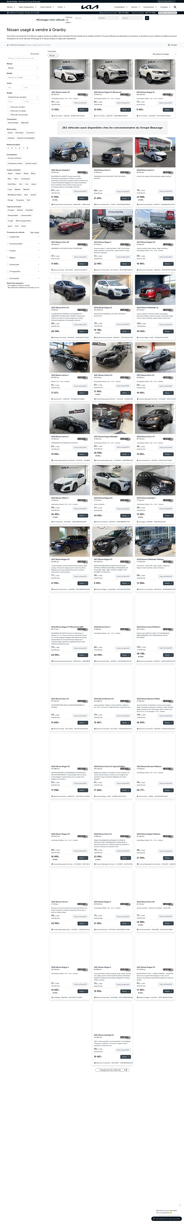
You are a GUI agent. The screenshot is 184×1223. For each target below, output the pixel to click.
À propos (164, 7)
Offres (60, 7)
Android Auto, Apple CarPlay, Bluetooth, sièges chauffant (154, 176)
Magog (12, 257)
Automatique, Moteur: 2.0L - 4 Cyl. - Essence (64, 98)
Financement (149, 7)
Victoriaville (14, 278)
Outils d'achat (45, 7)
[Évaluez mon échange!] (147, 18)
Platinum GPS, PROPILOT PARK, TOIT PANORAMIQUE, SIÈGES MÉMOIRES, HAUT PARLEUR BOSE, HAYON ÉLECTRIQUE (153, 635)
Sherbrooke (14, 264)
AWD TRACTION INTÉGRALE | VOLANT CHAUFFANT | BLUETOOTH (110, 315)
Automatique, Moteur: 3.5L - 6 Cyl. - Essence (150, 773)
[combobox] (75, 18)
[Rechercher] (175, 7)
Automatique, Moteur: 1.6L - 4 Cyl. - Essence (150, 381)
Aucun (36, 232)
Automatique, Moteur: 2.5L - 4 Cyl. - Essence (150, 98)
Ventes (9, 7)
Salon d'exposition (26, 7)
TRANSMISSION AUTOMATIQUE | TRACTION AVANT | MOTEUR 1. (110, 177)
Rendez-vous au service (167, 13)
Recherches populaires (15, 283)
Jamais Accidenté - (99, 504)
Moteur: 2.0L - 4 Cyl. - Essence (60, 381)
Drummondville (16, 244)
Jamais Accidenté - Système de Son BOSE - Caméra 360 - (154, 908)
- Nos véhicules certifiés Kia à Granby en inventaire (25, 287)
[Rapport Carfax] (83, 94)
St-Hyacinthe (15, 271)
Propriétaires (119, 7)
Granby (13, 251)
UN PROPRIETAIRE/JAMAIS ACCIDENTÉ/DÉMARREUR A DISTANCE (68, 706)
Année (9, 83)
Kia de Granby (12, 1)
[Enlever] (56, 55)
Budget (9, 93)
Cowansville (14, 237)
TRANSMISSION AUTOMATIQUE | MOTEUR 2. (64, 443)
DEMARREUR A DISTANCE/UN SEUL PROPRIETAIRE (66, 248)
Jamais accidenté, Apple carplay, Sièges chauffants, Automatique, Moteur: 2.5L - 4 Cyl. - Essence (152, 249)
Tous (32, 232)
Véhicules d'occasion (17, 45)
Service (134, 7)
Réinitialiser (35, 54)
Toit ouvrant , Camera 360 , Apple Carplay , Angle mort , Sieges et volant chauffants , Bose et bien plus (153, 567)
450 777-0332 (123, 13)
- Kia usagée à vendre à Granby (18, 285)
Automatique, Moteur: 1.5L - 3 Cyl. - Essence (107, 98)
